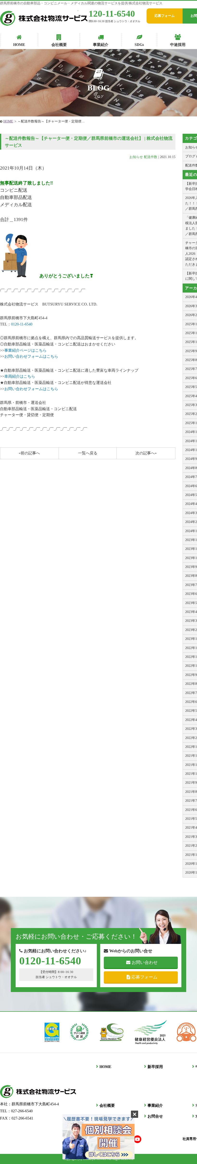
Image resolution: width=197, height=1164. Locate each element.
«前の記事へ (29, 453)
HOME (8, 121)
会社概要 (107, 1105)
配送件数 (150, 157)
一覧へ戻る (87, 453)
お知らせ (136, 157)
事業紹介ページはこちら (25, 350)
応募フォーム (164, 16)
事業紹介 (155, 1105)
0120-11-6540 (109, 14)
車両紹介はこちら (19, 376)
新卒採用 (155, 1067)
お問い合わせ (145, 962)
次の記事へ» (146, 453)
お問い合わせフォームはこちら (31, 356)
